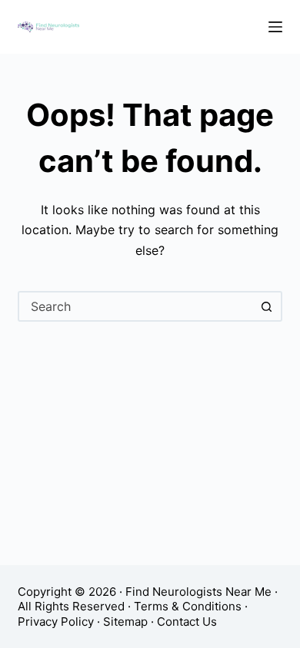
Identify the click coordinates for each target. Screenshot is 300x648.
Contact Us (187, 621)
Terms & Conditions (188, 606)
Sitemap (125, 621)
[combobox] (135, 306)
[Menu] (275, 27)
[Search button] (267, 306)
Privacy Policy (56, 621)
